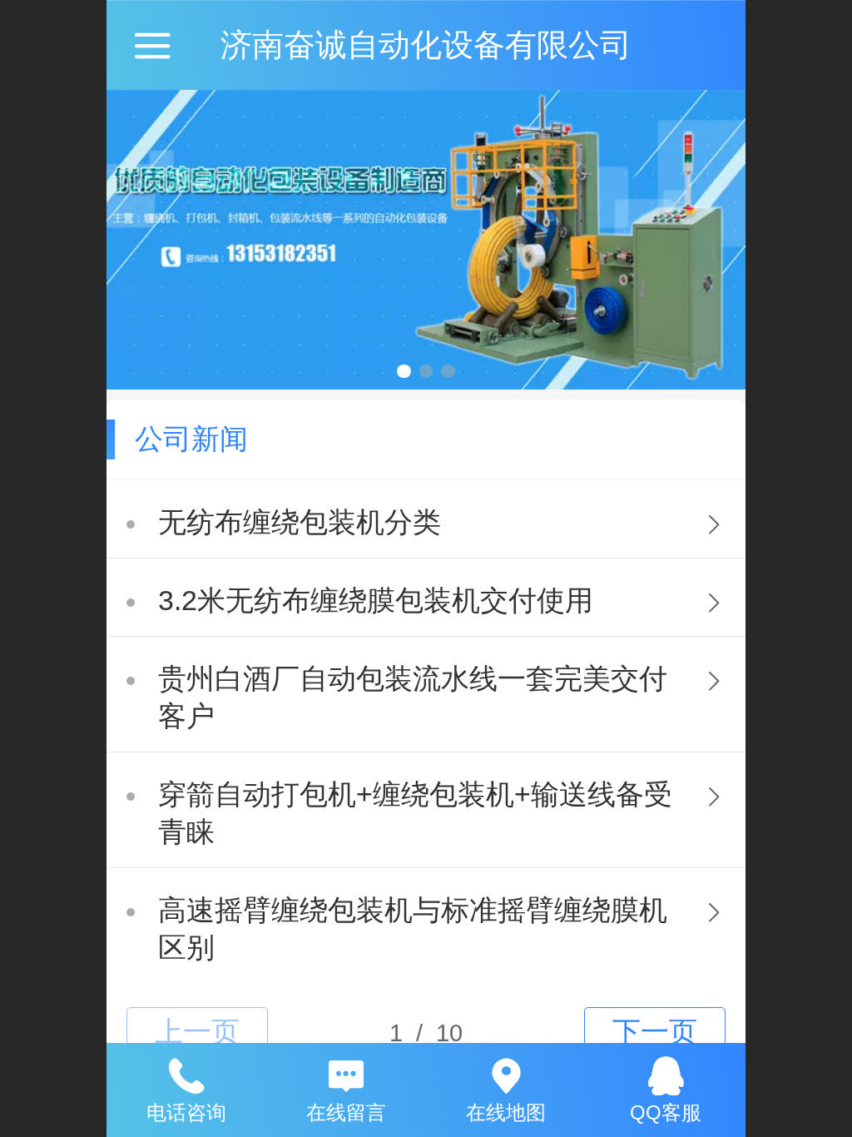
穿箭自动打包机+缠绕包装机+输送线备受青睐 (415, 813)
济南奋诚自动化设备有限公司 (426, 44)
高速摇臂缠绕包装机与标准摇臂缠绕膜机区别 (412, 929)
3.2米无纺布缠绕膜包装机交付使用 (375, 600)
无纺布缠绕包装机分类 (299, 522)
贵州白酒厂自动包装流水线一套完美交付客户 (412, 697)
